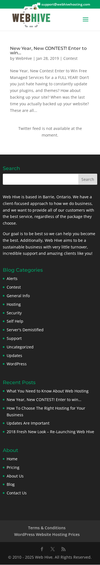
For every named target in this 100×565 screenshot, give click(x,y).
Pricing (13, 467)
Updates (14, 355)
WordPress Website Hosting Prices (47, 534)
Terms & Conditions (47, 527)
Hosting (14, 304)
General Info (18, 295)
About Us (15, 476)
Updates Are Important (28, 423)
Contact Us (17, 492)
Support (14, 338)
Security (14, 312)
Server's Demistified (25, 329)
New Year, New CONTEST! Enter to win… (48, 50)
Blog (11, 484)
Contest (70, 58)
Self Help (15, 321)
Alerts (12, 278)
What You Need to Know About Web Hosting (48, 391)
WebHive (24, 58)
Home (12, 458)
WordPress (17, 363)
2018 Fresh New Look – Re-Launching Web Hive (50, 431)
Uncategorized (20, 347)
